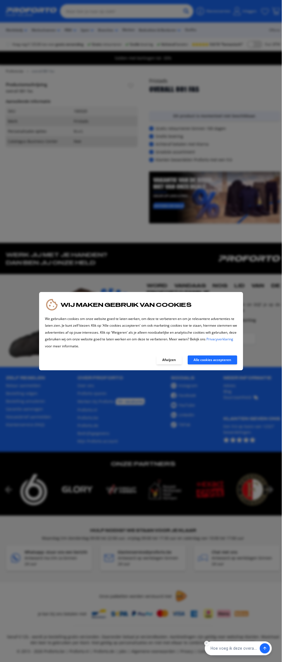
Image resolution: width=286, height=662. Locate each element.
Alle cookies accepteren (212, 359)
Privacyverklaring (219, 339)
